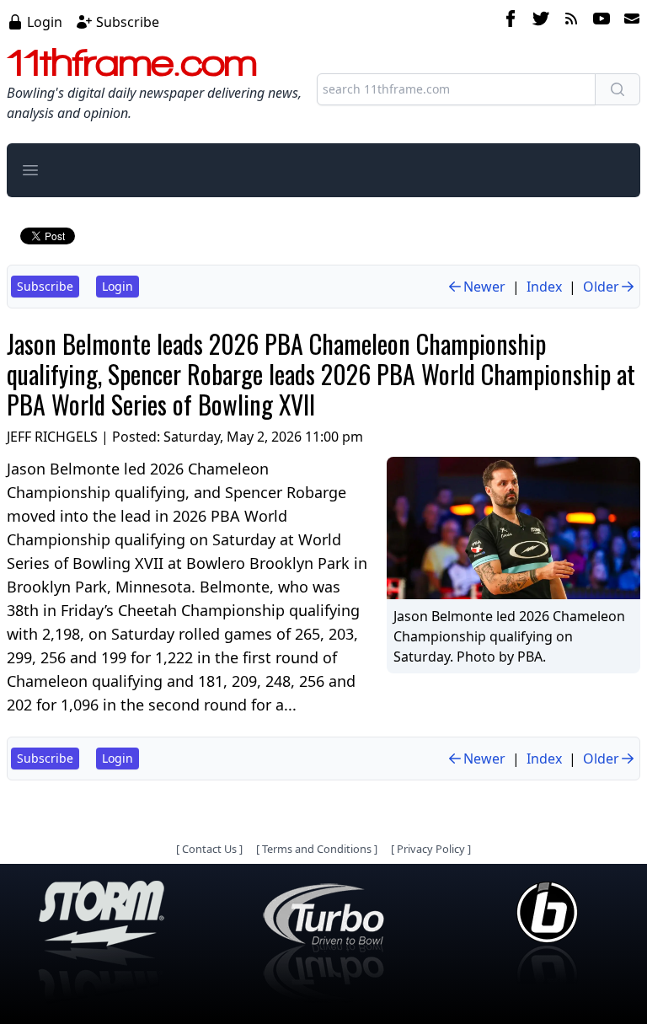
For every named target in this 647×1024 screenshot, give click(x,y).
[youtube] (601, 21)
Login (44, 22)
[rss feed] (571, 21)
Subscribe (127, 22)
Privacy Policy (431, 848)
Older (601, 286)
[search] (617, 89)
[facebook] (510, 21)
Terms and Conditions (317, 848)
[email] (628, 21)
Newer (484, 286)
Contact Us (209, 848)
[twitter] (541, 21)
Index (544, 286)
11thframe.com (132, 62)
